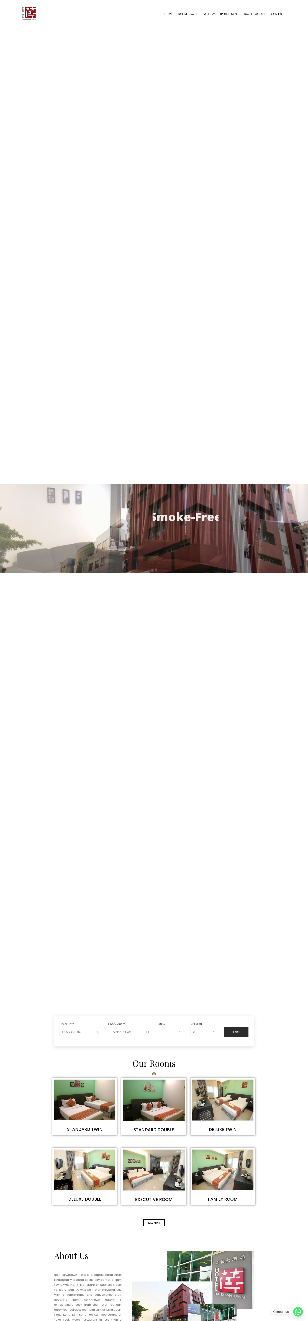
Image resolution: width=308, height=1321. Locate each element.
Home (168, 14)
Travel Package (254, 14)
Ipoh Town (228, 14)
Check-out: (116, 1024)
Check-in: (67, 1024)
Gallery (209, 14)
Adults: (161, 1024)
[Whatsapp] (298, 1312)
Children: (196, 1024)
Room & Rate (187, 14)
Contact (278, 14)
